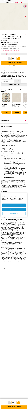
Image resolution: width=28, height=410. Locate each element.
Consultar (17, 81)
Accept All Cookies (14, 209)
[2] (15, 31)
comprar (6, 112)
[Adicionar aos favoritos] (25, 35)
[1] (13, 31)
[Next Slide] (26, 103)
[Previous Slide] (1, 103)
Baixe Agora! (18, 2)
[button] (14, 120)
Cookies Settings (14, 213)
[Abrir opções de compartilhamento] (25, 6)
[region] (14, 205)
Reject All (14, 205)
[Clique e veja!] (25, 40)
